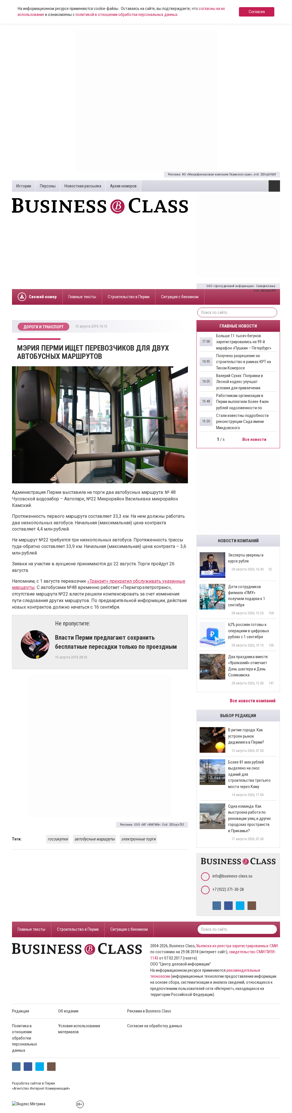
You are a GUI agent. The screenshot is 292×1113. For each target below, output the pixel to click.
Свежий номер (43, 296)
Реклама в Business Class (149, 1011)
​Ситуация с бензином (179, 296)
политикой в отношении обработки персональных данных (127, 14)
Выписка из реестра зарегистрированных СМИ (237, 945)
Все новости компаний (253, 700)
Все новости (254, 439)
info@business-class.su (232, 876)
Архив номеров (123, 186)
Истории (23, 186)
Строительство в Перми (128, 296)
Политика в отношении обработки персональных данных (24, 1038)
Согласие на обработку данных (154, 1025)
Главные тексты (82, 296)
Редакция (20, 1011)
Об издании (68, 1011)
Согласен (257, 11)
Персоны (48, 186)
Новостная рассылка (82, 186)
